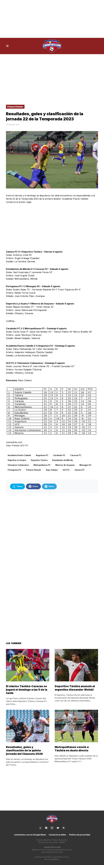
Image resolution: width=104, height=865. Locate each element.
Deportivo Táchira (39, 460)
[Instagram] (52, 828)
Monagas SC (85, 465)
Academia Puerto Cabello (19, 455)
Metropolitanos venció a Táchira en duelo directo (72, 748)
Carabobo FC (59, 455)
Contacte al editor (57, 835)
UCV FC (66, 470)
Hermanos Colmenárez (18, 465)
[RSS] (63, 828)
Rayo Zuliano (52, 470)
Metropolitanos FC (42, 465)
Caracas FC (75, 455)
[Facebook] (46, 828)
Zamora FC (80, 470)
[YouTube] (58, 828)
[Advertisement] (52, 19)
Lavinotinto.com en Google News (30, 835)
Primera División (15, 107)
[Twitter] (40, 828)
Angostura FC (42, 455)
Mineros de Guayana (65, 465)
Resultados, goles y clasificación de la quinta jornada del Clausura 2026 (24, 750)
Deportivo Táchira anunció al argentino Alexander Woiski (75, 688)
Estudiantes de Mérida (62, 460)
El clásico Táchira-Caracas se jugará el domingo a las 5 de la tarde (26, 690)
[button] (7, 46)
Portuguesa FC (14, 470)
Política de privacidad (79, 835)
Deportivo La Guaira (17, 460)
